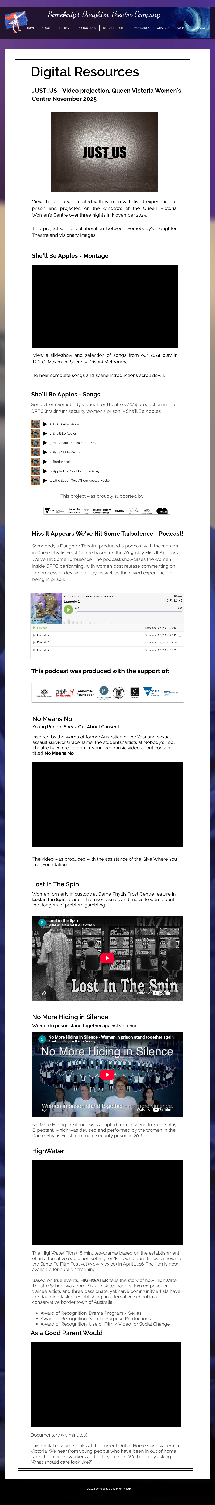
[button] (46, 28)
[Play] (45, 424)
